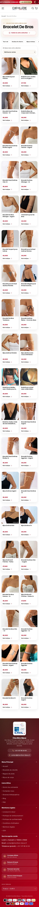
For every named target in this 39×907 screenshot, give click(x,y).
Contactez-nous (8, 791)
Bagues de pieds (8, 774)
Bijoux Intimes (31, 41)
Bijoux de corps (8, 777)
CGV (4, 830)
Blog (4, 798)
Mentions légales (9, 827)
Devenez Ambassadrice (11, 795)
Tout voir (5, 41)
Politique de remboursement (13, 816)
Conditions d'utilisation (11, 823)
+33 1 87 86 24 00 (21, 750)
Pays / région (6, 884)
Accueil (4, 16)
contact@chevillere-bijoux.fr (20, 755)
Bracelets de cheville (10, 770)
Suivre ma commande (10, 787)
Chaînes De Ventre (17, 41)
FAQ (4, 802)
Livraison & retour (9, 812)
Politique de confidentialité (12, 819)
